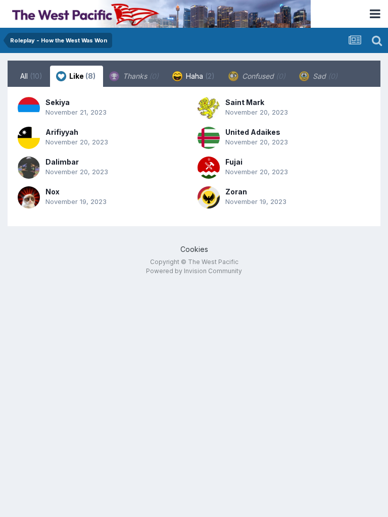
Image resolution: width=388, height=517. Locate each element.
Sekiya (57, 102)
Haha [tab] (199, 76)
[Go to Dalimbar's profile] (29, 168)
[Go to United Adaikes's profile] (209, 138)
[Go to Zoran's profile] (209, 197)
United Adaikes (252, 132)
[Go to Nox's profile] (29, 197)
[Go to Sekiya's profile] (29, 108)
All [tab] (31, 76)
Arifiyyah (61, 132)
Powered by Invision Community (194, 271)
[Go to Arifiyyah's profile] (29, 138)
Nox (52, 191)
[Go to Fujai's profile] (209, 168)
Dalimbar (62, 162)
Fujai (234, 162)
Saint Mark (244, 102)
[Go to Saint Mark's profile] (209, 108)
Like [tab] (81, 76)
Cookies (194, 249)
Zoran (236, 191)
